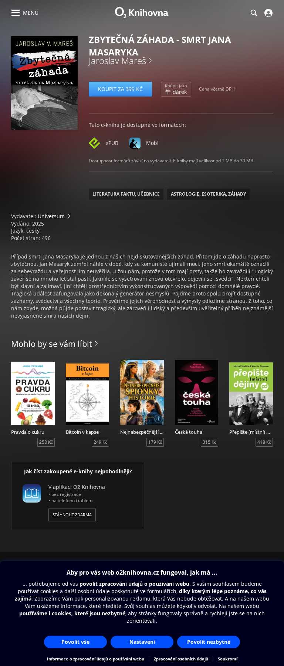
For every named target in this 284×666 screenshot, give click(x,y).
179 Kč (155, 442)
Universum (51, 216)
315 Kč (209, 442)
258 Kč (46, 442)
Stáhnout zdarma (72, 514)
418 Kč (264, 442)
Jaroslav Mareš (117, 60)
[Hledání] (253, 13)
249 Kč (100, 442)
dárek (176, 89)
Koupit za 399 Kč (120, 88)
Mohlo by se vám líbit (51, 343)
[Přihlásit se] (267, 13)
